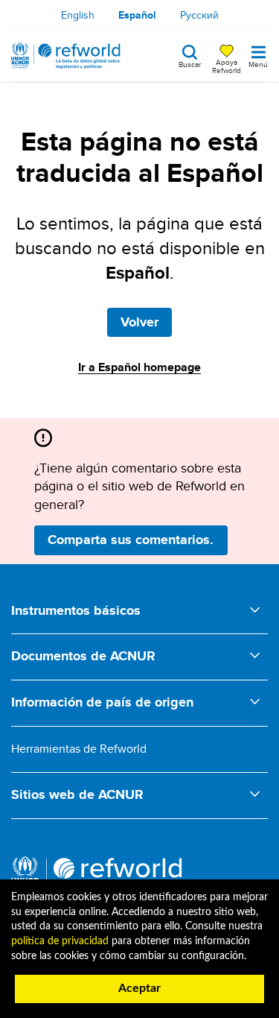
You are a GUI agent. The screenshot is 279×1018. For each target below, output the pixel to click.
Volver (139, 322)
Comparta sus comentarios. (131, 539)
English (77, 14)
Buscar (190, 63)
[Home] (66, 56)
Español (137, 14)
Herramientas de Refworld (79, 748)
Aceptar (139, 988)
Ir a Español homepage (139, 367)
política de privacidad (60, 941)
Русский (199, 14)
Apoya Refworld (226, 66)
